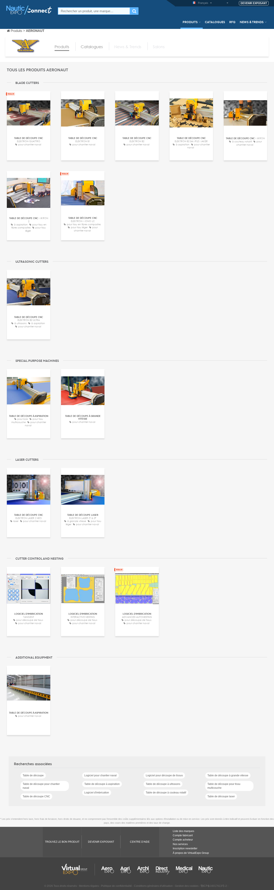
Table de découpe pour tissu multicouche (223, 786)
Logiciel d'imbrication (96, 792)
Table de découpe (33, 775)
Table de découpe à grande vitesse (227, 775)
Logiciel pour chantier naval (100, 775)
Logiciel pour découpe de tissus (164, 775)
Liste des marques (183, 831)
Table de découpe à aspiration (102, 784)
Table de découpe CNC (36, 796)
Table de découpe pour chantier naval (41, 786)
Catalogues (215, 22)
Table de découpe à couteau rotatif (166, 792)
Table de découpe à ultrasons (163, 784)
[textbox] (94, 11)
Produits (190, 22)
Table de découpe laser (221, 796)
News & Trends (252, 22)
